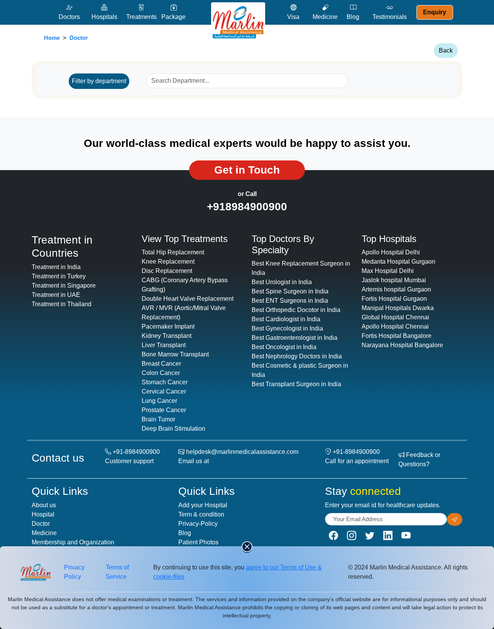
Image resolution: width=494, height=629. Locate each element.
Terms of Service (117, 572)
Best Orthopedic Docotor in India (296, 310)
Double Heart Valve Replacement (187, 298)
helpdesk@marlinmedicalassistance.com (242, 451)
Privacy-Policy (198, 523)
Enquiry (434, 12)
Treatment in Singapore (64, 285)
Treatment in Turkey (59, 276)
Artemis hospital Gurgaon (396, 289)
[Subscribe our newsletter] (454, 519)
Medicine (44, 533)
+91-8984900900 (136, 451)
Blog (184, 533)
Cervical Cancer (164, 391)
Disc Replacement (167, 271)
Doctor (78, 37)
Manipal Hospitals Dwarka (398, 308)
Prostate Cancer (164, 410)
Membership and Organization (73, 542)
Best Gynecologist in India (287, 328)
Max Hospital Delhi (388, 271)
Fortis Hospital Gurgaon (394, 298)
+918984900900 (247, 207)
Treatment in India (56, 267)
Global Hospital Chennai (395, 317)
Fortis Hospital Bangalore (396, 335)
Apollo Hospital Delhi (391, 252)
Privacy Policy (74, 572)
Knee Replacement (168, 261)
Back (446, 50)
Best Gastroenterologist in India (294, 337)
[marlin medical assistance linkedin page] (387, 535)
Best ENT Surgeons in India (290, 300)
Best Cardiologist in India (286, 319)
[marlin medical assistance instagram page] (351, 535)
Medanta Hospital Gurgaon (398, 261)
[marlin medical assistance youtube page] (406, 535)
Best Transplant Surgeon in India (296, 384)
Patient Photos (198, 542)
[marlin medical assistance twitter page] (369, 535)
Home (52, 37)
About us (44, 505)
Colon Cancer (161, 373)
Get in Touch (247, 170)
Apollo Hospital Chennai (395, 326)
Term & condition (201, 514)
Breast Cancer (161, 363)
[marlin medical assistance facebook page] (333, 535)
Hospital (43, 514)
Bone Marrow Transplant (175, 354)
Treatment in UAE (56, 294)
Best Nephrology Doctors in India (297, 356)
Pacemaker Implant (168, 326)
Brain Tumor (158, 419)
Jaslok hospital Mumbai (394, 280)
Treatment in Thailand (61, 304)
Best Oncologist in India (284, 347)
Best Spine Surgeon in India (290, 291)
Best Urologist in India (282, 282)
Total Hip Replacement (173, 252)
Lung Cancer (159, 400)
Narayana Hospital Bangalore (402, 345)
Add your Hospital (202, 505)
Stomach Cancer (165, 382)
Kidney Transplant (166, 335)
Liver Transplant (164, 345)
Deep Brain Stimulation (173, 428)
